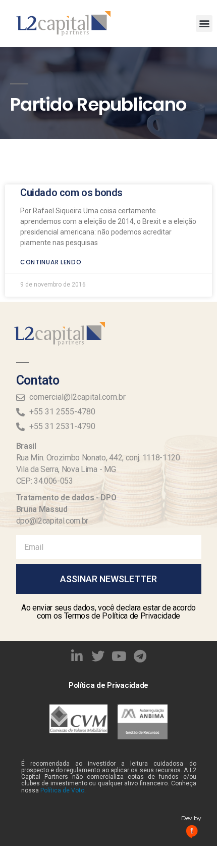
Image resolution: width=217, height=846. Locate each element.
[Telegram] (140, 656)
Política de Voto (62, 790)
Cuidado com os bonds (71, 192)
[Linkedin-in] (77, 656)
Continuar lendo (51, 262)
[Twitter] (97, 656)
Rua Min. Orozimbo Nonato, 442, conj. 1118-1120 (98, 457)
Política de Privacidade (108, 685)
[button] (204, 23)
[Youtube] (119, 656)
